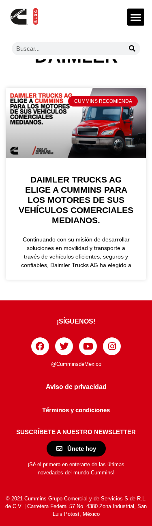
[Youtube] (88, 346)
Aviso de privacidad (76, 386)
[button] (135, 17)
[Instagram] (112, 346)
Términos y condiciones (76, 409)
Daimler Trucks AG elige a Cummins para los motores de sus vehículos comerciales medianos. (76, 200)
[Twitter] (64, 346)
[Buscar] (132, 48)
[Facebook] (40, 346)
